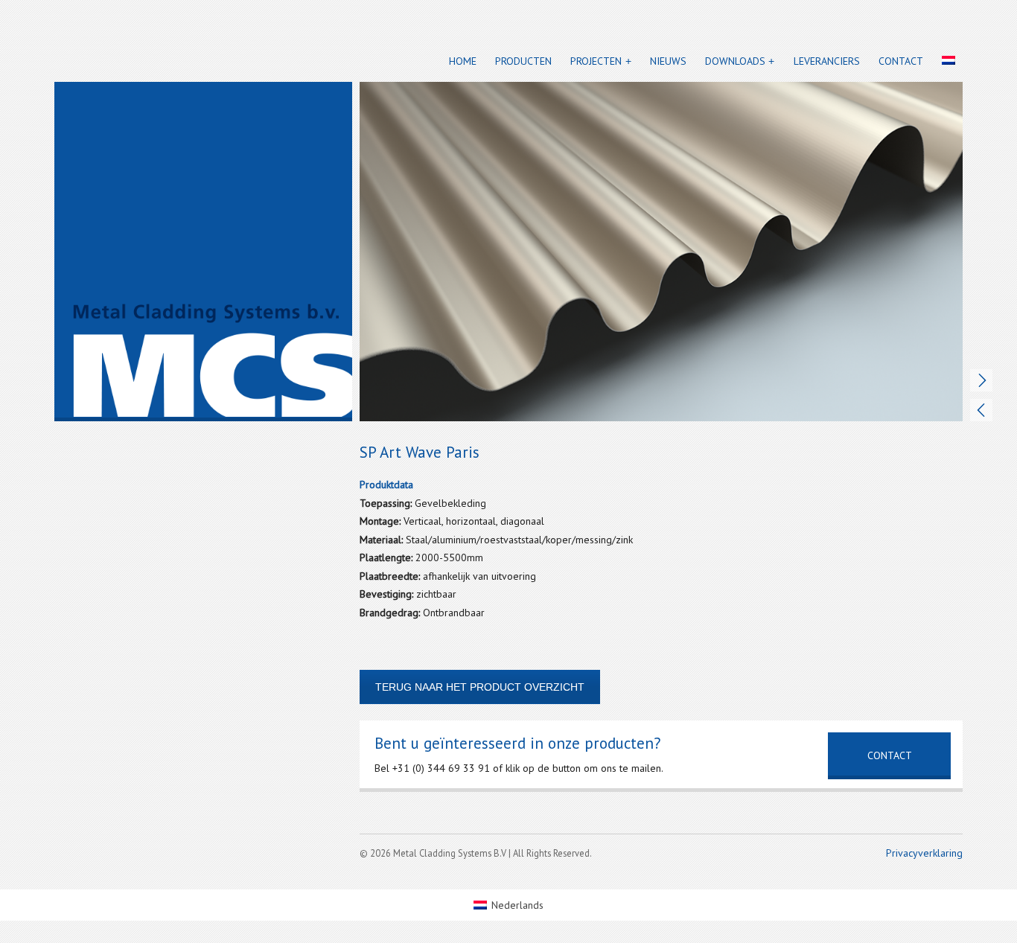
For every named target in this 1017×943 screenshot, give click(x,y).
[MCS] (203, 251)
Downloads (735, 61)
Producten (523, 61)
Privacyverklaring (924, 853)
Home (462, 61)
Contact (901, 61)
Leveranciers (827, 61)
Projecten (596, 61)
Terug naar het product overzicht (479, 687)
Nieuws (668, 61)
